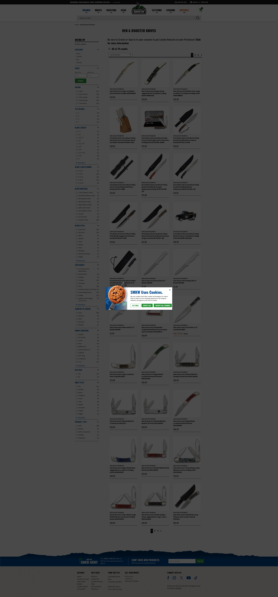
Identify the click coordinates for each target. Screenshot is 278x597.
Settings (135, 305)
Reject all (147, 305)
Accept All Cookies (163, 305)
